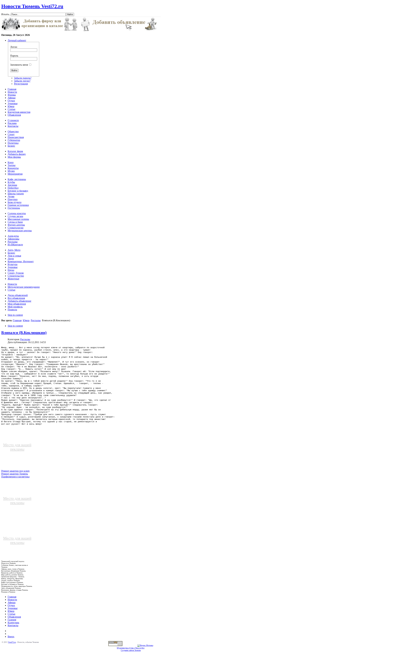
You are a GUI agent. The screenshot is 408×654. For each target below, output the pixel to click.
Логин (13, 47)
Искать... (6, 14)
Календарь (13, 622)
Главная (17, 320)
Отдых (11, 605)
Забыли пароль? (22, 78)
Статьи (11, 614)
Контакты (13, 625)
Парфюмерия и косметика (15, 476)
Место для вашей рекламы (17, 447)
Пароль (14, 55)
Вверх (11, 636)
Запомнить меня (19, 64)
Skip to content (15, 315)
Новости (12, 599)
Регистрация (21, 83)
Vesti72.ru (12, 642)
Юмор (26, 320)
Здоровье (13, 608)
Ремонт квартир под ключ (15, 471)
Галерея (12, 619)
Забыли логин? (22, 80)
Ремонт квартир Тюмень (14, 473)
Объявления (14, 616)
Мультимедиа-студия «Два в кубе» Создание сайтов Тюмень (131, 649)
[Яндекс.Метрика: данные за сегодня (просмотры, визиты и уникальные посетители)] (145, 645)
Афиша (11, 602)
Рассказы (36, 320)
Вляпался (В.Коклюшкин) (24, 333)
